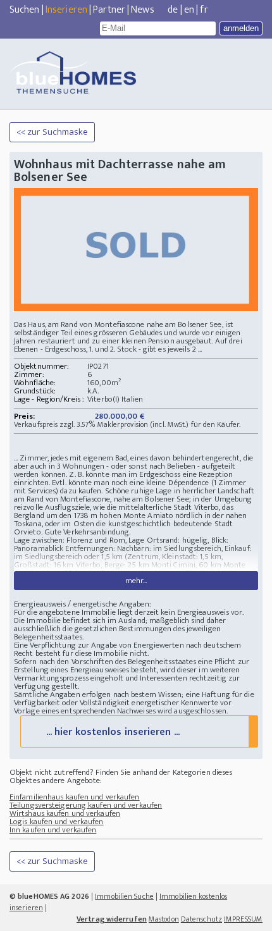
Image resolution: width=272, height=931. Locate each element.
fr (203, 9)
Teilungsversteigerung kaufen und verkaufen (85, 805)
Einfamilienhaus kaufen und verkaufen (74, 797)
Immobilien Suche (124, 896)
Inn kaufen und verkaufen (52, 830)
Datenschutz (201, 919)
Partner (109, 9)
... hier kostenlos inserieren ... (113, 732)
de (173, 9)
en (189, 9)
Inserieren (66, 9)
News (142, 9)
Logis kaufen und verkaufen (56, 822)
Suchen (24, 9)
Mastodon (164, 919)
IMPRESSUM (243, 919)
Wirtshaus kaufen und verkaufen (64, 813)
